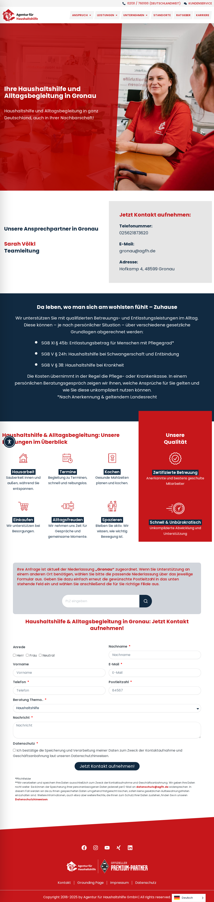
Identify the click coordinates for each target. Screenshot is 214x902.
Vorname (21, 664)
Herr (20, 655)
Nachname (118, 646)
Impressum (119, 882)
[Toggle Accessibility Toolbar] (9, 441)
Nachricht (22, 718)
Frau (33, 655)
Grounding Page (90, 882)
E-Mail (114, 664)
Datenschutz (24, 744)
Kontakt (64, 882)
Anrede (19, 647)
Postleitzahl (119, 682)
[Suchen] (145, 601)
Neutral (48, 655)
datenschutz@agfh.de (152, 787)
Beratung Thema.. (28, 700)
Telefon (20, 682)
